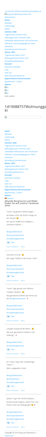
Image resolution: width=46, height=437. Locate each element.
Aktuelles (8, 23)
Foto (12, 242)
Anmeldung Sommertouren (15, 49)
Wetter (7, 29)
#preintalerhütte (13, 379)
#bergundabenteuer (14, 231)
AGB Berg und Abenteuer (15, 75)
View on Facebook (13, 247)
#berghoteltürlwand (17, 298)
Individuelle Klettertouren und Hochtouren (21, 40)
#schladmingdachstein (15, 238)
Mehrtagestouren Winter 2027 (17, 58)
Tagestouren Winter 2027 (15, 55)
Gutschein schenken (12, 67)
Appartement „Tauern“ (14, 81)
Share (23, 247)
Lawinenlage (10, 26)
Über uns (8, 73)
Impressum (9, 435)
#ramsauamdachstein (15, 235)
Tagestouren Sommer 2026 (16, 34)
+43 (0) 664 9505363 (13, 11)
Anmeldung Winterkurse (14, 61)
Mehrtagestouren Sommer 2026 (17, 37)
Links (7, 70)
